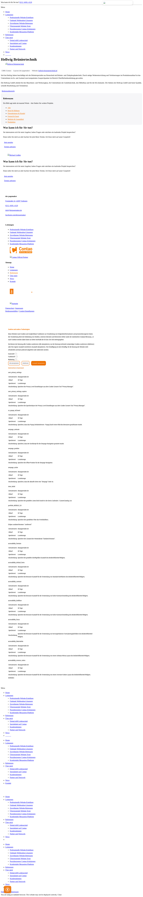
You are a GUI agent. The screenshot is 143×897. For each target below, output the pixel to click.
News (12, 279)
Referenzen (14, 273)
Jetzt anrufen (8, 142)
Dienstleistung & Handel (16, 113)
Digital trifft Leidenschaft (19, 769)
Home (12, 267)
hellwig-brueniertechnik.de (47, 71)
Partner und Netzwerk (17, 777)
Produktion (11, 122)
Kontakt (13, 281)
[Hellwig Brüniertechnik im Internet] (14, 64)
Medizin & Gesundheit (16, 119)
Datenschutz (9, 308)
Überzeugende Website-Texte (20, 238)
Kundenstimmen (15, 775)
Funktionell (11, 357)
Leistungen (14, 270)
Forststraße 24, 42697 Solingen (16, 201)
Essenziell (11, 354)
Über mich (13, 276)
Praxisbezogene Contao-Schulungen (22, 241)
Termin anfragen (10, 147)
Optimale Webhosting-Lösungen (21, 232)
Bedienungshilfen (11, 311)
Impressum (19, 308)
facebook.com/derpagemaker (15, 215)
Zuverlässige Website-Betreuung (21, 235)
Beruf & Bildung (14, 111)
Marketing (11, 359)
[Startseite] (21, 299)
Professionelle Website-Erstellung (21, 229)
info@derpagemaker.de (13, 210)
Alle (9, 108)
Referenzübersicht (8, 91)
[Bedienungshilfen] (7, 890)
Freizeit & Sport (13, 116)
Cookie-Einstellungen (26, 311)
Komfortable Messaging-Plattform (22, 244)
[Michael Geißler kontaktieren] (14, 155)
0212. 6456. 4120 (25, 2)
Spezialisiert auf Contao (18, 772)
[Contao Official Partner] (21, 253)
